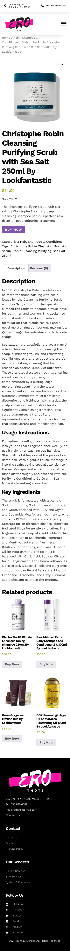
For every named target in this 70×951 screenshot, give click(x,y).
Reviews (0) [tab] (39, 268)
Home (6, 37)
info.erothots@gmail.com (21, 809)
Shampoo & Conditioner (46, 241)
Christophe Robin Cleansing (31, 246)
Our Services (17, 862)
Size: (5, 199)
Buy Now (13, 229)
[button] (63, 23)
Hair (16, 37)
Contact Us (13, 815)
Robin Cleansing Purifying (32, 251)
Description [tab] (16, 268)
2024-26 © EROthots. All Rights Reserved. (35, 940)
